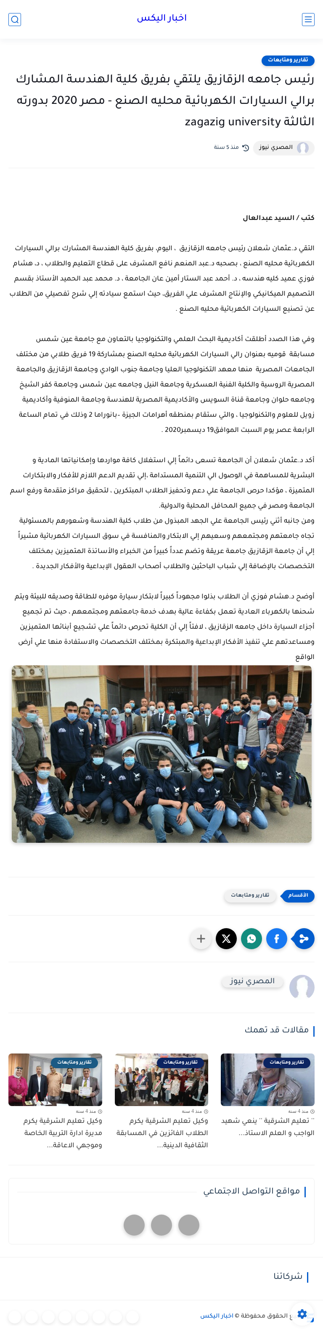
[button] (276, 938)
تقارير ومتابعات (288, 61)
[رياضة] (65, 1317)
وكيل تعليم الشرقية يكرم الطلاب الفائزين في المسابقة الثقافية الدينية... (162, 1134)
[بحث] (14, 19)
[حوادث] (115, 1317)
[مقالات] (31, 1317)
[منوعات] (14, 1317)
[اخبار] (132, 1317)
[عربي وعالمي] (48, 1317)
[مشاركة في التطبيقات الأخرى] (201, 938)
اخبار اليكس (162, 19)
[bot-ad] (134, 1225)
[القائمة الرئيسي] (308, 19)
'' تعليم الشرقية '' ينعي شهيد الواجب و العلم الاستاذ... (268, 1128)
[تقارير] (99, 1317)
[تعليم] (82, 1317)
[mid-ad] (161, 1225)
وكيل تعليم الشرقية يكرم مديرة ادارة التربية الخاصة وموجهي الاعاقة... (63, 1134)
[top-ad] (188, 1225)
